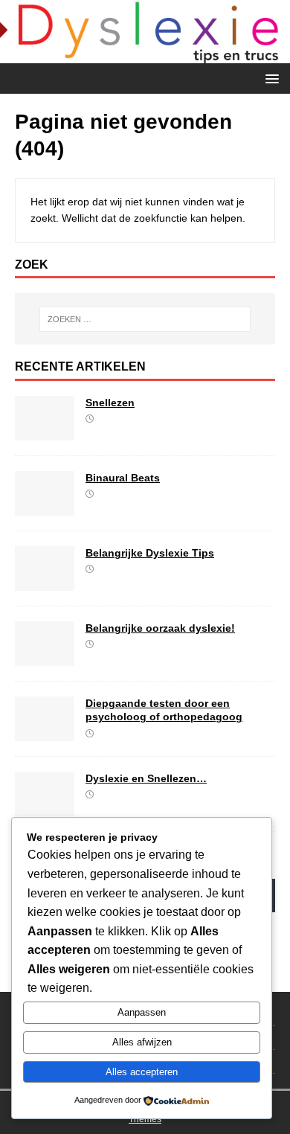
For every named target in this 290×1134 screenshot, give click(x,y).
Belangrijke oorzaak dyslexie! (160, 628)
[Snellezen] (44, 432)
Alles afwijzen (142, 1042)
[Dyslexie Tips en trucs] (145, 55)
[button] (269, 78)
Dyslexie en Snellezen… (146, 778)
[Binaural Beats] (44, 507)
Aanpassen (141, 1012)
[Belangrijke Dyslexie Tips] (44, 583)
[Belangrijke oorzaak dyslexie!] (44, 658)
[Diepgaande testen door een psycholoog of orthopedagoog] (44, 733)
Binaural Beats (123, 478)
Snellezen (110, 403)
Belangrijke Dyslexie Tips (150, 553)
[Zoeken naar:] (145, 319)
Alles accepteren (142, 1071)
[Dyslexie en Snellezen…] (44, 808)
